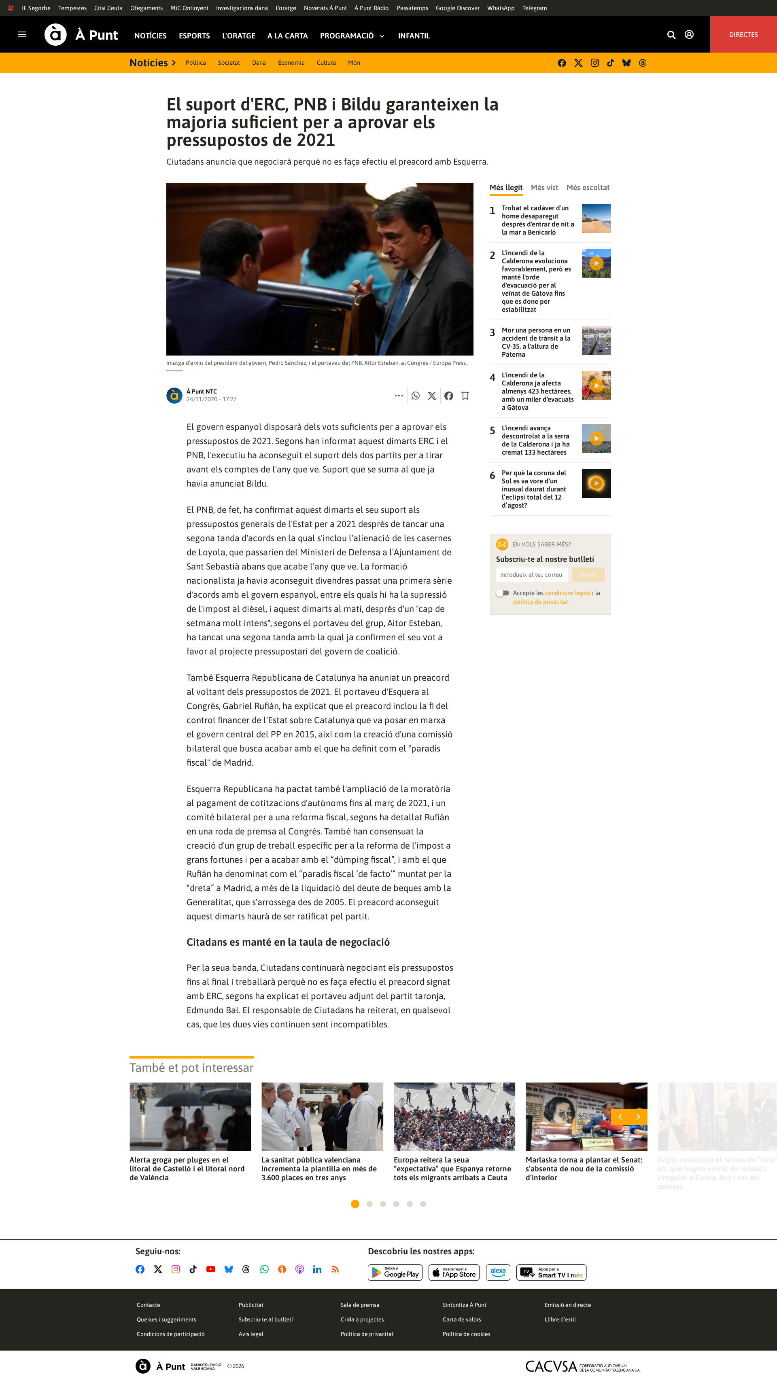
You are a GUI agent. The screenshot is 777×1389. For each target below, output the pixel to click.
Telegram (534, 7)
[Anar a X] (160, 1269)
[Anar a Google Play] (395, 1272)
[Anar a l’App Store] (454, 1272)
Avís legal (251, 1334)
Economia (291, 62)
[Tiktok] (610, 63)
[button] (355, 1204)
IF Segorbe (36, 7)
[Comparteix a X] (432, 395)
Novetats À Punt (325, 7)
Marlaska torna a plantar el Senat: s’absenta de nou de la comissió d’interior (584, 1168)
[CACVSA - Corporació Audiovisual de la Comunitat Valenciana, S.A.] (583, 1366)
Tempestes (72, 7)
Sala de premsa (360, 1305)
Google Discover (458, 7)
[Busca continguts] (671, 35)
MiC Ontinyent (189, 7)
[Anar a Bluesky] (230, 1269)
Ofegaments (146, 7)
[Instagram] (595, 63)
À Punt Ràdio (372, 7)
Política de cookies (466, 1334)
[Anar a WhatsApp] (266, 1269)
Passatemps (412, 7)
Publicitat (251, 1305)
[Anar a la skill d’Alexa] (498, 1272)
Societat (229, 62)
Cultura (326, 62)
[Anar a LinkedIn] (319, 1269)
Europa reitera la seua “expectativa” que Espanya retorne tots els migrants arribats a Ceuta (452, 1168)
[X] (578, 63)
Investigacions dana (242, 7)
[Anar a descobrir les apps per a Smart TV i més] (551, 1272)
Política (196, 62)
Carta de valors (462, 1319)
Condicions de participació (171, 1334)
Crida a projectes (362, 1319)
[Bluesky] (626, 63)
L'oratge (286, 7)
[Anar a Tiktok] (194, 1269)
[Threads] (643, 63)
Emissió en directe (568, 1305)
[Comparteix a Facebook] (449, 395)
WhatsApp (501, 7)
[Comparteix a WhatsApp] (416, 395)
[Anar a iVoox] (283, 1269)
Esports (194, 36)
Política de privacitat (367, 1334)
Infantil (414, 36)
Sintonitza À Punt (464, 1305)
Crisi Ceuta (108, 7)
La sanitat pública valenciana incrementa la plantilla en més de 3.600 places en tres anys (319, 1168)
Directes (743, 34)
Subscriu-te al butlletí (266, 1319)
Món (354, 62)
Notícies (150, 36)
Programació (347, 36)
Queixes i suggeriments (166, 1319)
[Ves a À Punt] (81, 34)
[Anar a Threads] (248, 1269)
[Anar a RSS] (337, 1269)
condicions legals (567, 592)
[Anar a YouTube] (212, 1269)
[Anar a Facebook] (142, 1269)
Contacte (148, 1305)
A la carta (287, 36)
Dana (259, 62)
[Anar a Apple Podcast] (301, 1269)
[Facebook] (562, 63)
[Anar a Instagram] (177, 1269)
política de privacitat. (541, 601)
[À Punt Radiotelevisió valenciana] (178, 1366)
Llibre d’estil (560, 1319)
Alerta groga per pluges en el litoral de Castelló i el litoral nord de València (187, 1168)
